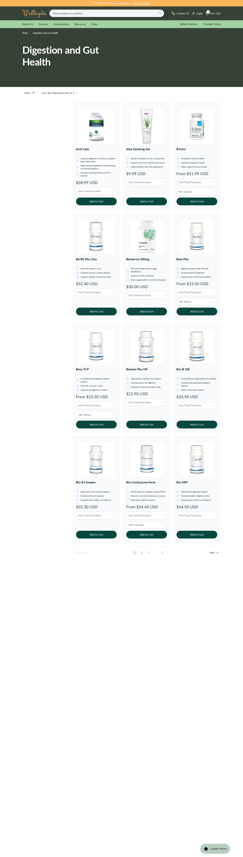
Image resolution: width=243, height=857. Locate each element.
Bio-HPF (182, 482)
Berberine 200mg (137, 259)
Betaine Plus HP (136, 369)
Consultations (61, 24)
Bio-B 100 (183, 369)
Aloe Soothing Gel (138, 149)
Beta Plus (182, 259)
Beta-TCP (82, 369)
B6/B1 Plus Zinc (86, 259)
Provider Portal (212, 24)
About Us (27, 24)
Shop (94, 24)
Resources (80, 24)
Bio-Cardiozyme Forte (140, 482)
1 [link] (134, 552)
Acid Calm (82, 149)
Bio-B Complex (86, 482)
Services (43, 24)
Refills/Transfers (189, 24)
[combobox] (106, 13)
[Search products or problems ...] (159, 13)
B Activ (181, 149)
